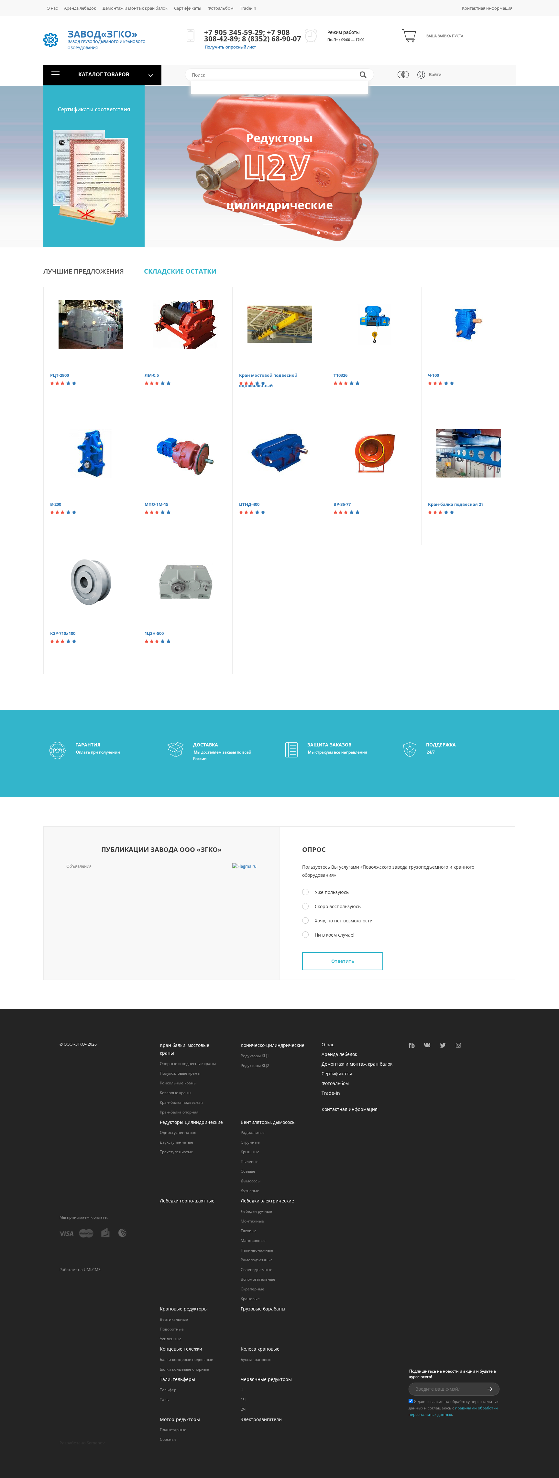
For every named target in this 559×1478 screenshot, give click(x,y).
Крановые (250, 1298)
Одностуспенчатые (178, 1132)
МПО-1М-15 (156, 504)
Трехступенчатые (176, 1152)
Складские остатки (180, 271)
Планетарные (173, 1429)
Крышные (250, 1152)
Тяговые (249, 1230)
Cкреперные (252, 1289)
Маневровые (253, 1240)
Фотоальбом (221, 8)
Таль (164, 1399)
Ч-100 (433, 375)
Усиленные (170, 1339)
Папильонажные (257, 1250)
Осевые (248, 1171)
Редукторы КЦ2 (255, 1065)
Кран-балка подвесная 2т (455, 504)
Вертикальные (174, 1319)
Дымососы (250, 1181)
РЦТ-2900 (59, 375)
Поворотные (172, 1329)
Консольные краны (178, 1083)
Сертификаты (187, 8)
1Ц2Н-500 (154, 633)
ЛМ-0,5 (152, 375)
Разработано (82, 1443)
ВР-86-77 (342, 504)
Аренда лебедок (80, 8)
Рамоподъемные (257, 1260)
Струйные (250, 1142)
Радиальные (253, 1132)
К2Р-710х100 (62, 633)
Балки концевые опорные (184, 1369)
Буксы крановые (256, 1359)
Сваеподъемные (256, 1269)
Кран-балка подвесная (181, 1102)
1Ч (243, 1399)
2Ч (243, 1409)
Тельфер (168, 1390)
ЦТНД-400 (249, 504)
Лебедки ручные (256, 1211)
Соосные (168, 1439)
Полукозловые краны (180, 1073)
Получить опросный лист (230, 47)
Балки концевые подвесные (186, 1359)
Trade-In (248, 8)
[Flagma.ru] (244, 866)
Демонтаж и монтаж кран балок (135, 8)
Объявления (79, 866)
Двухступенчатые (176, 1142)
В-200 (55, 504)
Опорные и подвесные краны (188, 1063)
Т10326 (340, 375)
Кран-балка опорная (179, 1112)
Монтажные (252, 1221)
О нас (52, 8)
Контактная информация (487, 8)
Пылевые (249, 1161)
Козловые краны (175, 1092)
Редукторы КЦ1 (255, 1056)
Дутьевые (250, 1190)
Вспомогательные (258, 1279)
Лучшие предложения (83, 271)
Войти (435, 74)
